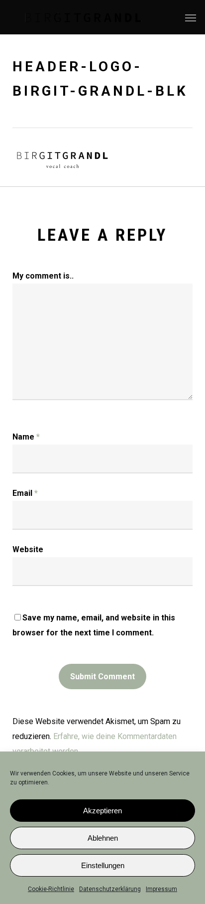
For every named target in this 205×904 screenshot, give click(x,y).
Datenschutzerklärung (110, 889)
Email (25, 493)
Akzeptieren (102, 810)
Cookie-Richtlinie (51, 889)
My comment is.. (43, 276)
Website (27, 549)
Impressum (161, 889)
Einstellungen (102, 865)
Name (26, 437)
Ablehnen (103, 838)
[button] (190, 17)
